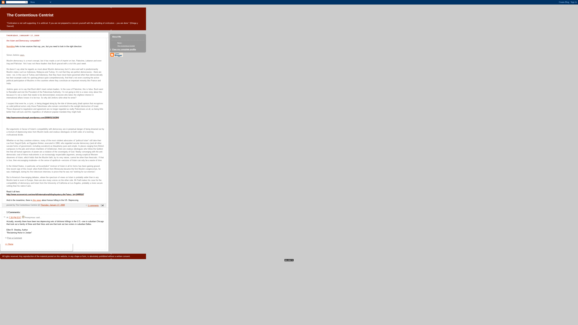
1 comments (93, 205)
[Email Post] (101, 205)
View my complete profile (124, 49)
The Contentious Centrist (30, 15)
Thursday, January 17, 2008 (52, 205)
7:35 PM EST (15, 218)
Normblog (10, 46)
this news (36, 200)
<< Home (9, 244)
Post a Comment (14, 238)
